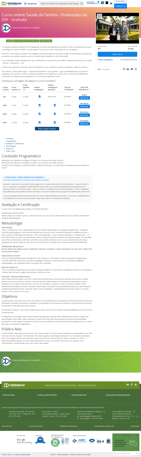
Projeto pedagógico (105, 60)
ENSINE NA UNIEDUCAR (68, 426)
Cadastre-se (120, 6)
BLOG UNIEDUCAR (36, 426)
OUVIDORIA (135, 426)
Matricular (84, 98)
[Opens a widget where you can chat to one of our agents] (126, 444)
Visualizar (39, 96)
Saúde (9, 41)
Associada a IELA (100, 441)
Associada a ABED (79, 441)
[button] (30, 3)
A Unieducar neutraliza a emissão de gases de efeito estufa (55, 442)
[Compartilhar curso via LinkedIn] (128, 69)
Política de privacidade (22, 454)
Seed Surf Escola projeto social (65, 442)
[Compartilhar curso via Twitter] (132, 69)
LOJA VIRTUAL (7, 426)
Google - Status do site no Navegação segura (24, 441)
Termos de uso (7, 454)
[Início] (12, 3)
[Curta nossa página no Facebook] (132, 384)
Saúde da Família (46, 41)
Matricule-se (117, 54)
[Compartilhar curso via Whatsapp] (136, 69)
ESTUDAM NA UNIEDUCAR (104, 426)
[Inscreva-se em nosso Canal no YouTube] (136, 384)
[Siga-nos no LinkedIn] (128, 384)
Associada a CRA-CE (92, 441)
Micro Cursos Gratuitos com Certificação (26, 41)
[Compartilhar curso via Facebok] (124, 69)
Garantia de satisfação (40, 440)
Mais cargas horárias (47, 128)
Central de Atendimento (91, 2)
